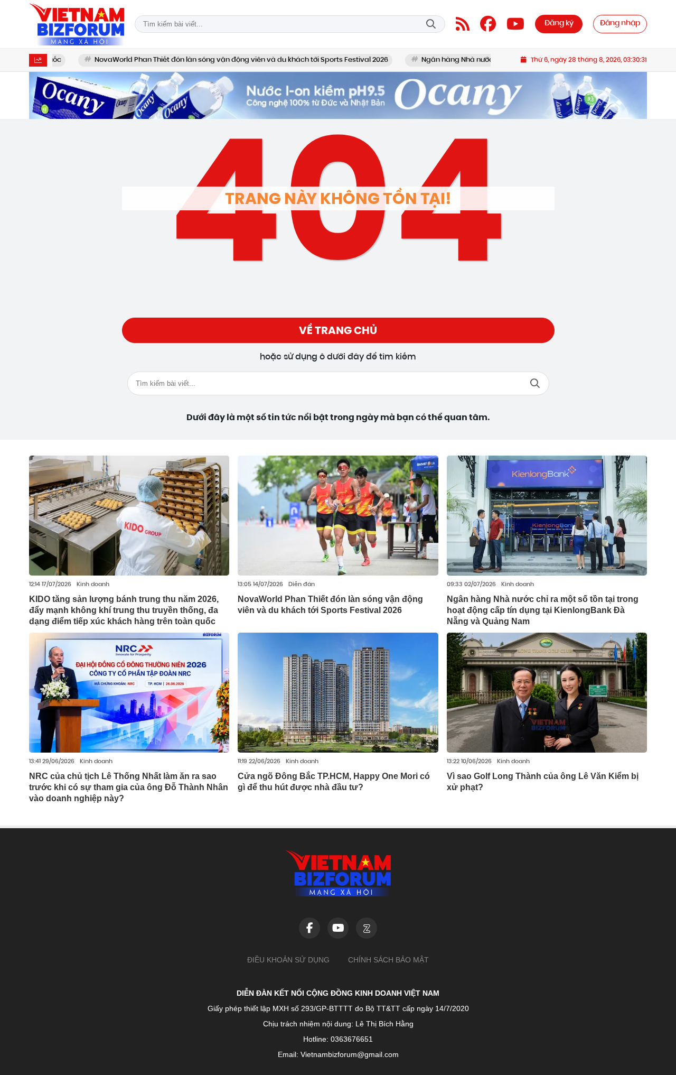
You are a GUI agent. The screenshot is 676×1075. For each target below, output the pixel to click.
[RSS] (462, 24)
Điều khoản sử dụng (288, 959)
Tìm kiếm (431, 24)
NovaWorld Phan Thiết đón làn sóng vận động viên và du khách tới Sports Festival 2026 (204, 60)
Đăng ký (559, 23)
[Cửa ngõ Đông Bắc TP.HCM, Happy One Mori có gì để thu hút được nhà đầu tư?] (338, 693)
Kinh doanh (93, 585)
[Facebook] (488, 24)
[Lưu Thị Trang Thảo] (338, 95)
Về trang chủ (338, 330)
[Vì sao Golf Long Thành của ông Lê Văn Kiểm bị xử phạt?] (547, 693)
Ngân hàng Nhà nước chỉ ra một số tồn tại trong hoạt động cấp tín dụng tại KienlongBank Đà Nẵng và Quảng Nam (543, 610)
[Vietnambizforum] (76, 24)
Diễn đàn (301, 585)
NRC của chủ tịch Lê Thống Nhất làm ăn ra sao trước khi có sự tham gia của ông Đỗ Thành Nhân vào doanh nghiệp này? (128, 787)
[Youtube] (515, 24)
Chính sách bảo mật (388, 959)
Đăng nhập (620, 23)
